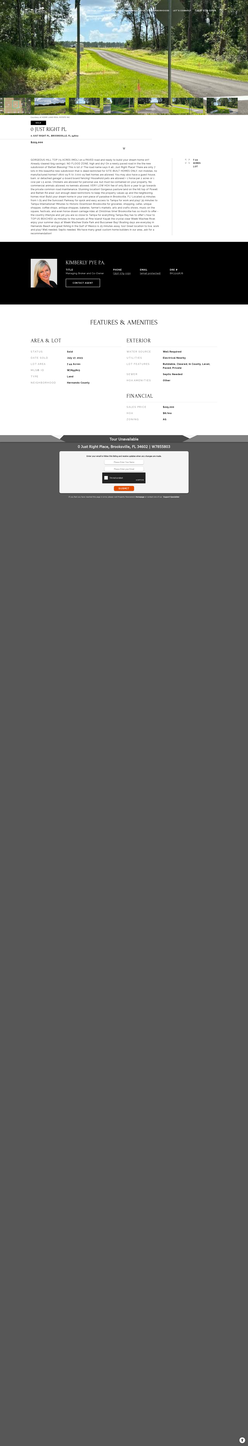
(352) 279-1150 (122, 273)
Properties (95, 10)
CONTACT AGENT (83, 283)
